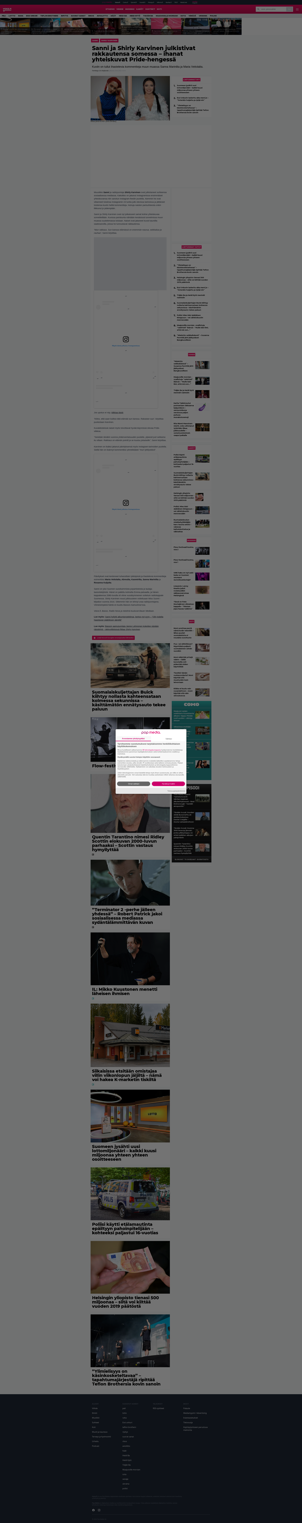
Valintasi (169, 739)
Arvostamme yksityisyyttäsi (133, 738)
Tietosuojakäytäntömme (176, 791)
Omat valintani (133, 784)
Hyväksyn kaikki (168, 784)
